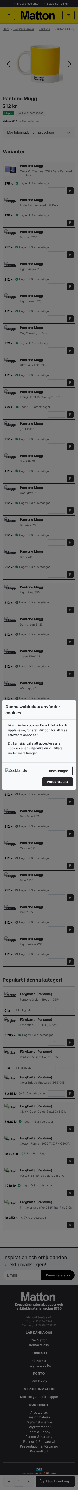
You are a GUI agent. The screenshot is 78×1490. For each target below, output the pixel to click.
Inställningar (58, 771)
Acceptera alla (57, 781)
